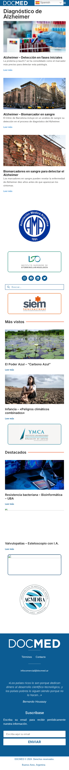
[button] (64, 3)
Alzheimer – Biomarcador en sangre (29, 114)
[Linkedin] (38, 278)
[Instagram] (24, 278)
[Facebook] (31, 278)
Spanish (45, 2)
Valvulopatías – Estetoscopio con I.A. (32, 543)
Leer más (7, 70)
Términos (27, 656)
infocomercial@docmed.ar (34, 670)
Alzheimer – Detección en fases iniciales (32, 57)
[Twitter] (44, 278)
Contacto (41, 656)
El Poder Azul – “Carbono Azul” (28, 364)
